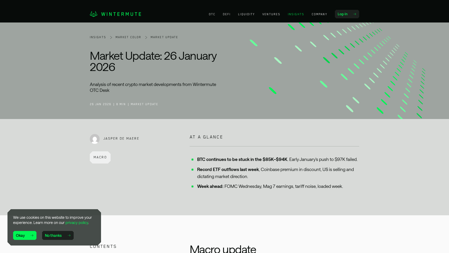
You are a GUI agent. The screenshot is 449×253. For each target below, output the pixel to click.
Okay (20, 235)
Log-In (348, 15)
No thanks (53, 235)
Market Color (128, 37)
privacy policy (76, 222)
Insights (98, 37)
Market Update (164, 37)
